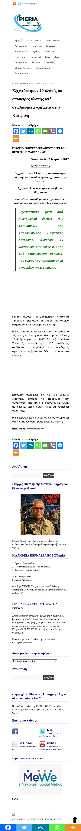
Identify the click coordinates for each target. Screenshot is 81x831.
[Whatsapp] (38, 131)
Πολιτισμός (20, 57)
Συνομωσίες (21, 62)
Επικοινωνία (21, 73)
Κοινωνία (51, 46)
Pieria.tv (24, 83)
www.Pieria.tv (35, 428)
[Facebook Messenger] (60, 131)
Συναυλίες (49, 62)
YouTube (50, 746)
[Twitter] (23, 131)
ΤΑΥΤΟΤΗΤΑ (33, 40)
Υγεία (35, 51)
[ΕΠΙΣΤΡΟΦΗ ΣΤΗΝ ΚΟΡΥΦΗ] (75, 821)
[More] (16, 138)
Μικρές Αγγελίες (23, 67)
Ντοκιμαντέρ (21, 51)
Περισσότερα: (43, 67)
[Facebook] (16, 131)
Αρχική (18, 40)
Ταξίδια (36, 62)
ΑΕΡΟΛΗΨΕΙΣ (54, 40)
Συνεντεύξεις (52, 57)
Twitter (50, 733)
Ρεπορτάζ (36, 57)
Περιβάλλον (49, 51)
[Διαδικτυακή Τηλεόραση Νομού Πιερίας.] (27, 31)
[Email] (45, 131)
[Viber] (52, 131)
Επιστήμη (36, 46)
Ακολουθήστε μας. (30, 3)
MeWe (15, 799)
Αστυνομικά (21, 46)
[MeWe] (30, 131)
